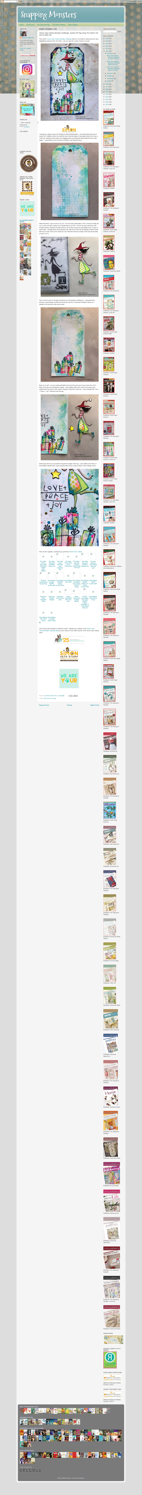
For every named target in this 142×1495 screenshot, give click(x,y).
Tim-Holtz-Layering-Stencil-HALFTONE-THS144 (76, 564)
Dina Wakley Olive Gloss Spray (93, 598)
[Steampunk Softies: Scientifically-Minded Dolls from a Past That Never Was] (29, 269)
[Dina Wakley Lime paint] (68, 576)
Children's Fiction (26, 1417)
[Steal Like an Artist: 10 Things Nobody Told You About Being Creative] (26, 268)
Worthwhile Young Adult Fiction (31, 1428)
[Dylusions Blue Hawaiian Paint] (43, 592)
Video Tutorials (72, 25)
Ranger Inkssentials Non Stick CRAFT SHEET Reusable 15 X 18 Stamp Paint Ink (85, 602)
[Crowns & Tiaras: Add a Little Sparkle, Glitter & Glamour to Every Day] (29, 239)
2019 (107, 86)
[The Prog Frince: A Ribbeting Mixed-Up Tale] (67, 1413)
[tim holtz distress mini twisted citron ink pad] (93, 560)
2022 (107, 48)
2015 (107, 97)
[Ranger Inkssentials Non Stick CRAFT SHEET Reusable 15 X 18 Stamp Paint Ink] (85, 595)
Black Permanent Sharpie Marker (76, 599)
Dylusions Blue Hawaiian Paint (43, 599)
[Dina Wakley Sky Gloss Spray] (43, 613)
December (110, 53)
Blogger (82, 1478)
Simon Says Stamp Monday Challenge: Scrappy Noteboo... (113, 57)
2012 (107, 104)
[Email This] (69, 696)
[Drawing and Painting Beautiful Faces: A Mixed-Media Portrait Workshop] (26, 246)
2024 (107, 43)
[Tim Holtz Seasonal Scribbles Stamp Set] (51, 557)
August (109, 81)
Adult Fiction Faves (27, 1450)
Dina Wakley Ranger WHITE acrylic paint (52, 583)
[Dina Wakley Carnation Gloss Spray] (51, 613)
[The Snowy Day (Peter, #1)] (86, 1411)
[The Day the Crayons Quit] (41, 1412)
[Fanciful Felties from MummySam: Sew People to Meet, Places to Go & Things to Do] (26, 252)
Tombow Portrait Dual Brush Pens (43, 582)
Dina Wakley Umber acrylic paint (93, 582)
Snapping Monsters (48, 14)
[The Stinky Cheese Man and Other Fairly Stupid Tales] (97, 1413)
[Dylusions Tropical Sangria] (51, 592)
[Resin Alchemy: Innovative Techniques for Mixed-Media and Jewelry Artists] (22, 269)
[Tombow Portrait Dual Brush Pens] (43, 579)
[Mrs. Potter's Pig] (48, 1413)
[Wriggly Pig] (108, 1412)
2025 (107, 41)
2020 (107, 84)
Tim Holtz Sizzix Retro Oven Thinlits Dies (68, 564)
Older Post (94, 705)
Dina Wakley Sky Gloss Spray (43, 619)
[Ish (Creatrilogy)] (44, 1412)
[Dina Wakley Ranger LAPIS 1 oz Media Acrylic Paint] (85, 576)
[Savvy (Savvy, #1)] (56, 1424)
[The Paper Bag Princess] (59, 1412)
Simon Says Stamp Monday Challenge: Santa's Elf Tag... (113, 68)
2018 (107, 89)
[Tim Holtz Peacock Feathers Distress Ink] (85, 560)
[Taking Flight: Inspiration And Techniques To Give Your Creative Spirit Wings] (26, 275)
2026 (107, 38)
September (110, 78)
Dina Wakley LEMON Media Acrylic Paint (60, 583)
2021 (107, 51)
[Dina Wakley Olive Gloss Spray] (93, 592)
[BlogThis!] (71, 696)
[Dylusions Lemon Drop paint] (60, 592)
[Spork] (93, 1413)
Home (22, 25)
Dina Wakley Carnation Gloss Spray (52, 619)
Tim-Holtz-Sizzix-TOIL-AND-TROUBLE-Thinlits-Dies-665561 (43, 566)
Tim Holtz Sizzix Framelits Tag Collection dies (60, 565)
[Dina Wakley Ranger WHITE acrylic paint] (51, 579)
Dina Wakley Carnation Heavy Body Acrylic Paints (77, 584)
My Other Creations (59, 25)
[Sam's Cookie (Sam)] (75, 1413)
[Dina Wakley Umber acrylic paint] (93, 576)
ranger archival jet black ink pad (68, 599)
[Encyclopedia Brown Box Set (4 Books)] (26, 1424)
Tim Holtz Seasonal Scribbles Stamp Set (51, 564)
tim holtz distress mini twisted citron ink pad (93, 565)
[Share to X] (73, 696)
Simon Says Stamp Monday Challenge (59, 39)
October (109, 76)
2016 (107, 94)
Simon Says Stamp (76, 551)
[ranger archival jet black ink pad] (68, 594)
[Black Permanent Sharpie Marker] (76, 593)
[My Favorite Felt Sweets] (22, 263)
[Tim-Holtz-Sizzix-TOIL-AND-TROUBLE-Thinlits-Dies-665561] (43, 557)
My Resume (30, 25)
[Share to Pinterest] (77, 696)
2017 (107, 92)
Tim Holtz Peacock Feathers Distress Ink (85, 564)
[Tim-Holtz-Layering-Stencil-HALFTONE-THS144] (76, 557)
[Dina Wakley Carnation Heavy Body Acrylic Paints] (76, 579)
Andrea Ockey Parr (28, 37)
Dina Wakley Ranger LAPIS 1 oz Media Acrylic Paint (85, 583)
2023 (107, 46)
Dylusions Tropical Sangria (52, 598)
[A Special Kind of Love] (90, 1412)
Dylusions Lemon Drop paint (60, 598)
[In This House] (26, 256)
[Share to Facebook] (75, 696)
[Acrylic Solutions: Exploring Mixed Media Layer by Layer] (22, 228)
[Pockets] (63, 1414)
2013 (107, 102)
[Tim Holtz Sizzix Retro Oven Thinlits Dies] (68, 557)
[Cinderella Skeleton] (33, 1413)
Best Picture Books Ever (29, 1406)
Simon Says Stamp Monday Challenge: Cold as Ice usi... (113, 63)
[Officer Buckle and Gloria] (52, 1414)
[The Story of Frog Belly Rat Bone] (101, 1412)
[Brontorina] (29, 1413)
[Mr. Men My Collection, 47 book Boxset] (44, 1422)
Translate (26, 127)
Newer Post (44, 705)
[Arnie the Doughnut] (22, 1411)
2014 (107, 99)
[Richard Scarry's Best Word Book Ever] (71, 1413)
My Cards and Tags (43, 25)
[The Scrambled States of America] (78, 1412)
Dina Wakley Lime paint (68, 581)
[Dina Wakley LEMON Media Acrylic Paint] (60, 579)
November (110, 73)
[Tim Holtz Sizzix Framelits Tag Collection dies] (60, 560)
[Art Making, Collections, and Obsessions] (22, 233)
